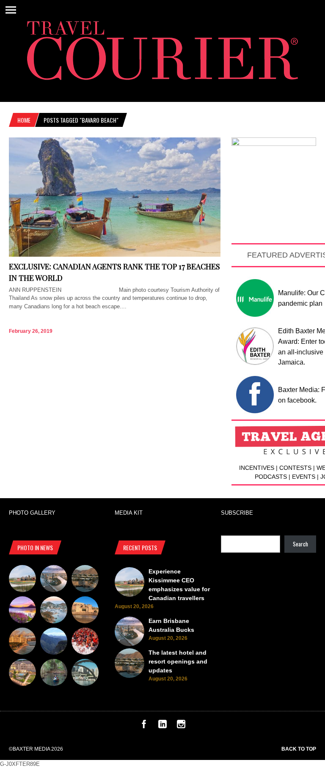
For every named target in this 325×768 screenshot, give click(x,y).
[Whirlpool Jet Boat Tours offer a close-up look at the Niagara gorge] (85, 642)
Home (23, 119)
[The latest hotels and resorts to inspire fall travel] (22, 642)
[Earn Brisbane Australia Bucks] (53, 580)
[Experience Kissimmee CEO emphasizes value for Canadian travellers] (22, 580)
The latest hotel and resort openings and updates (178, 661)
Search (300, 544)
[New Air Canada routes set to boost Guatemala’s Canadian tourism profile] (22, 611)
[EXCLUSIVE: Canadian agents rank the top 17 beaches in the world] (114, 255)
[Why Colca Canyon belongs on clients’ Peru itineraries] (53, 642)
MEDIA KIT (129, 513)
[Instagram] (181, 726)
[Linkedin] (162, 726)
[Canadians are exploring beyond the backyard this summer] (53, 673)
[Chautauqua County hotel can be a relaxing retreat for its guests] (22, 673)
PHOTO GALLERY (32, 513)
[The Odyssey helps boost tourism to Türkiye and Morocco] (85, 611)
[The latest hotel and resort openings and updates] (85, 580)
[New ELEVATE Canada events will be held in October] (85, 673)
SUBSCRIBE (237, 513)
